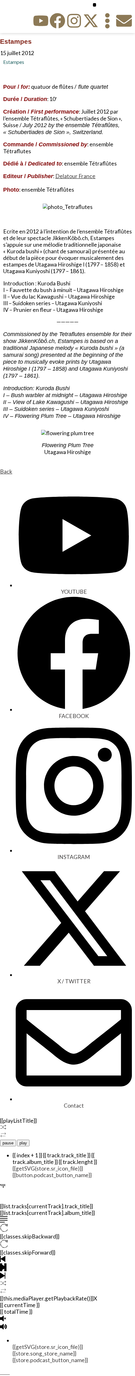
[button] (94, 5)
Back (6, 471)
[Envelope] (124, 21)
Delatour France (75, 176)
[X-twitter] (91, 21)
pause (8, 1143)
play (23, 1143)
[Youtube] (41, 21)
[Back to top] (2, 1372)
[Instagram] (74, 21)
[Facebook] (57, 21)
